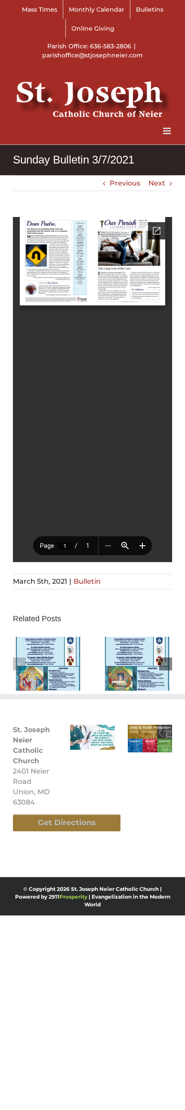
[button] (19, 663)
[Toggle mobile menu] (167, 130)
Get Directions (67, 822)
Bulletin (87, 581)
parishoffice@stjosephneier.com (92, 55)
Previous (125, 183)
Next (156, 183)
